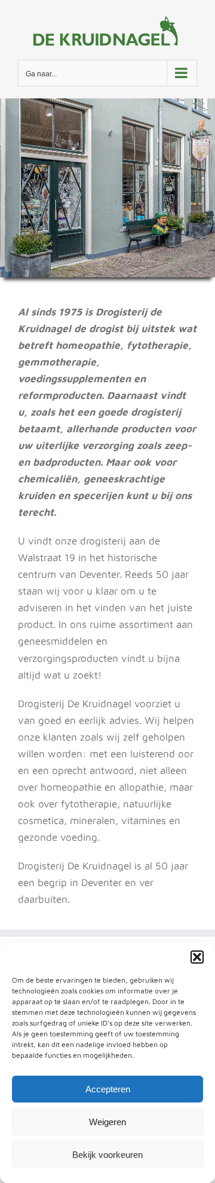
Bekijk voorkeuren (107, 1155)
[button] (197, 957)
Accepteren (107, 1089)
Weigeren (107, 1122)
